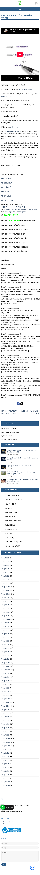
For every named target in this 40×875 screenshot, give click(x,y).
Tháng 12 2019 (5, 782)
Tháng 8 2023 (5, 652)
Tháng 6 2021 (5, 717)
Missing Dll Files (9, 525)
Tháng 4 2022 (5, 688)
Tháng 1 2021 (5, 735)
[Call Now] (2, 807)
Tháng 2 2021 (5, 731)
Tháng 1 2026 (5, 583)
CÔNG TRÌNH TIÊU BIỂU (12, 500)
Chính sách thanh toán (7, 824)
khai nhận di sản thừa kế (25, 89)
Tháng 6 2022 (5, 684)
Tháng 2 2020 (5, 775)
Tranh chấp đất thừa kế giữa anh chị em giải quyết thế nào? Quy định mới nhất (22, 473)
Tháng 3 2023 (5, 655)
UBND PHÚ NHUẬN (7, 183)
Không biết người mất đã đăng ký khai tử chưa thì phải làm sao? (22, 459)
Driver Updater (9, 517)
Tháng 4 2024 (5, 641)
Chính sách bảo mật (7, 822)
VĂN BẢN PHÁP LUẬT (11, 546)
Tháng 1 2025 (5, 608)
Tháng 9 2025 (5, 598)
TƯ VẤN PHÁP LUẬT (11, 542)
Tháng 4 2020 (5, 767)
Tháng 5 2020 (5, 764)
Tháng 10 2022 (5, 670)
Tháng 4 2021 (5, 724)
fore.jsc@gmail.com (9, 814)
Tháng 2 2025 (5, 605)
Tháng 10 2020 (5, 746)
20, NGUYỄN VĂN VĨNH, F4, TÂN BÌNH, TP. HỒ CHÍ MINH (20, 209)
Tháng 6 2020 (5, 760)
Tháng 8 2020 (5, 753)
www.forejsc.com (10, 212)
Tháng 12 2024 (5, 612)
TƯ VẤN (7, 538)
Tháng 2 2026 (5, 579)
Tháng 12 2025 (5, 587)
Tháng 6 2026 (5, 565)
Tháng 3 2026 (5, 576)
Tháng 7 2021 (5, 713)
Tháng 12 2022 (5, 663)
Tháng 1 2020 (5, 778)
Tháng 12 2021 (5, 699)
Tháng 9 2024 (5, 623)
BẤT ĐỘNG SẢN (9, 495)
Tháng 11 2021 (5, 702)
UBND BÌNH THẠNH (7, 200)
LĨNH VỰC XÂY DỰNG (11, 521)
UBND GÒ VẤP (5, 191)
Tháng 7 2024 (5, 630)
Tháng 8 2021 (5, 710)
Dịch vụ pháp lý (9, 508)
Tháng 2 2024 (5, 648)
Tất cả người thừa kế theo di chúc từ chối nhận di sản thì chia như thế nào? (22, 480)
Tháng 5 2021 (5, 720)
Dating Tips (8, 504)
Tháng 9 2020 (5, 749)
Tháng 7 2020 (5, 757)
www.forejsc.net (21, 212)
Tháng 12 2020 (5, 738)
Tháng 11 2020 (5, 742)
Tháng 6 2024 (5, 634)
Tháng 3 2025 (5, 601)
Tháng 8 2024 (5, 626)
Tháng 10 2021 (5, 706)
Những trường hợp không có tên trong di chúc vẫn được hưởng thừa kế (21, 451)
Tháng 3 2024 (5, 645)
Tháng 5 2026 (5, 569)
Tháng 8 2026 (5, 558)
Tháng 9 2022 (5, 673)
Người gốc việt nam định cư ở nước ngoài (19, 466)
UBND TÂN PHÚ (6, 187)
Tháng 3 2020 (5, 771)
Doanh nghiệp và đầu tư (11, 512)
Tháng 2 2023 (5, 659)
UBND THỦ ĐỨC (6, 196)
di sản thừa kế (14, 127)
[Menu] (20, 9)
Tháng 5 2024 (5, 637)
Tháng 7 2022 (5, 681)
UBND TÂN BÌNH (6, 178)
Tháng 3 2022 (5, 692)
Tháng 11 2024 (5, 616)
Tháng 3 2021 (5, 728)
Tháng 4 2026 (5, 572)
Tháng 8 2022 (5, 677)
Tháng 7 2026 (5, 561)
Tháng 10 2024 (5, 619)
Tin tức (7, 533)
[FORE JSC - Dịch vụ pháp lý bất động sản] (20, 3)
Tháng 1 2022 (5, 695)
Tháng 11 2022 (5, 666)
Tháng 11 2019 (5, 785)
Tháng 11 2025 (5, 590)
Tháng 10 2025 (5, 594)
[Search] (37, 3)
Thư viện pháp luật (10, 529)
